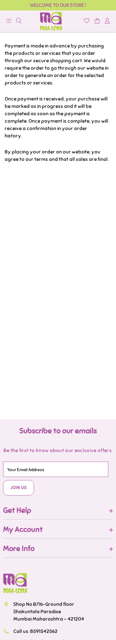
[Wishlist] (86, 21)
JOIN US (19, 487)
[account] (107, 21)
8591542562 (44, 631)
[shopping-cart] (97, 21)
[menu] (19, 21)
